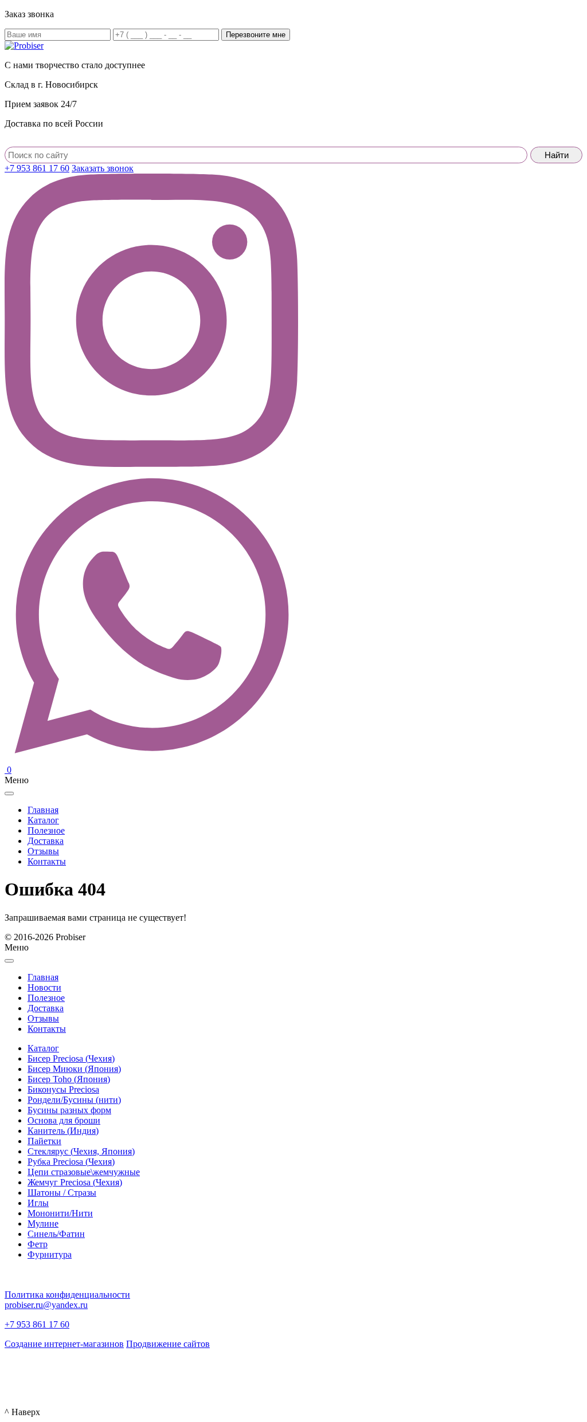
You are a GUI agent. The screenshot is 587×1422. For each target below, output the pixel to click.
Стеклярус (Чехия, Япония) (81, 1151)
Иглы (38, 1203)
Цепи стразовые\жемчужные (84, 1172)
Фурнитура (50, 1254)
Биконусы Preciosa (63, 1089)
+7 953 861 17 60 (37, 168)
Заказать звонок (103, 168)
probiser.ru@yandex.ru (46, 1305)
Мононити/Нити (60, 1213)
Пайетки (44, 1141)
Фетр (38, 1244)
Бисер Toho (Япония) (69, 1079)
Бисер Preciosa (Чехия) (71, 1058)
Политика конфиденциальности (67, 1294)
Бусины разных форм (69, 1110)
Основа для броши (64, 1120)
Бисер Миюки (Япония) (74, 1069)
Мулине (43, 1223)
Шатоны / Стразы (62, 1192)
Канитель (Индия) (63, 1131)
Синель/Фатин (56, 1234)
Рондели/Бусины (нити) (74, 1100)
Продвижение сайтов (168, 1344)
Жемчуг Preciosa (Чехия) (75, 1182)
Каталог (43, 1048)
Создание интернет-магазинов (64, 1344)
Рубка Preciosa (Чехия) (71, 1161)
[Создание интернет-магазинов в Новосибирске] (24, 1373)
